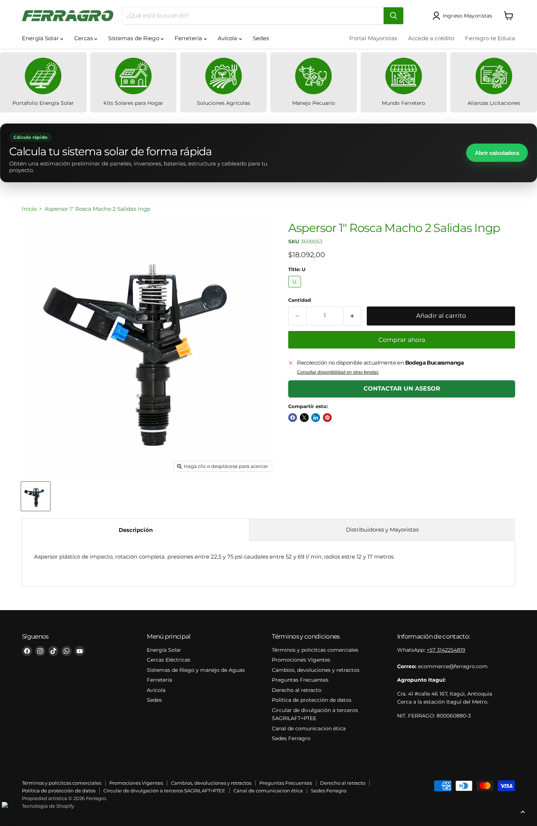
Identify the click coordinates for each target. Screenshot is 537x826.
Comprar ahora (401, 339)
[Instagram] (40, 651)
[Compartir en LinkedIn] (315, 417)
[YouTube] (80, 651)
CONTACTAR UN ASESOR (401, 388)
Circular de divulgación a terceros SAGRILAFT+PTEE (164, 790)
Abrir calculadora (497, 153)
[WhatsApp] (66, 651)
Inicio (29, 209)
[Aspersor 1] (35, 496)
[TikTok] (53, 651)
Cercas (84, 38)
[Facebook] (27, 651)
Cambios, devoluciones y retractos (315, 670)
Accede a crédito (431, 38)
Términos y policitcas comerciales (315, 650)
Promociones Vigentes (301, 659)
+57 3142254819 (446, 650)
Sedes (261, 38)
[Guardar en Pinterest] (327, 417)
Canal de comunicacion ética (309, 728)
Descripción (136, 529)
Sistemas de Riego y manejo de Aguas (196, 670)
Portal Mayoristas (373, 38)
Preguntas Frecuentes (300, 680)
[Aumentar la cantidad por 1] (353, 316)
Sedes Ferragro (291, 738)
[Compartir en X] (304, 417)
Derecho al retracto (296, 690)
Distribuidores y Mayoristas (382, 529)
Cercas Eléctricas (168, 659)
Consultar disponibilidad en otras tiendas (337, 372)
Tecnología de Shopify (48, 806)
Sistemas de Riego (134, 38)
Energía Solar (41, 38)
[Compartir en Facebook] (292, 417)
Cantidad (299, 300)
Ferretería (189, 38)
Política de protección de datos (311, 700)
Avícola (228, 38)
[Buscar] (393, 15)
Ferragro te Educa (490, 38)
